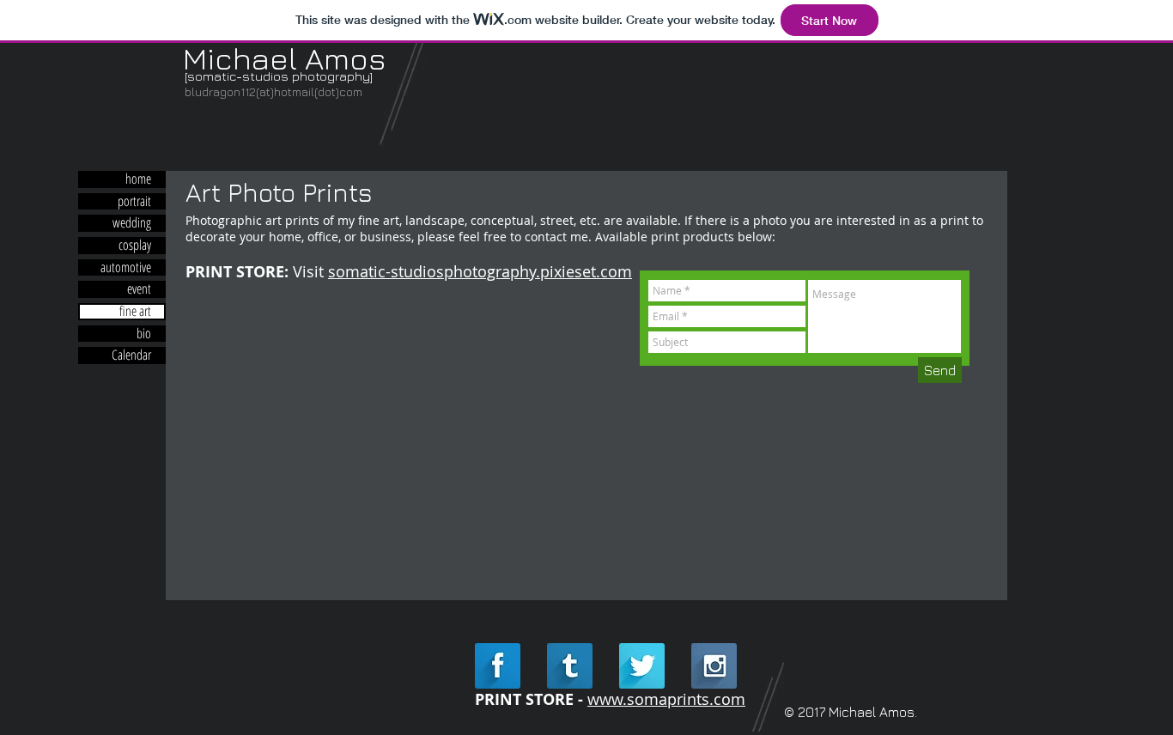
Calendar (131, 355)
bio (144, 334)
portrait (134, 202)
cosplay (135, 245)
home (138, 179)
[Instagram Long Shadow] (714, 666)
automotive (125, 268)
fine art (135, 312)
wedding (131, 223)
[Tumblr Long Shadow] (570, 666)
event (139, 289)
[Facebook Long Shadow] (497, 666)
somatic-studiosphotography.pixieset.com (480, 271)
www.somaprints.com (666, 699)
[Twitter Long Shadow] (642, 666)
